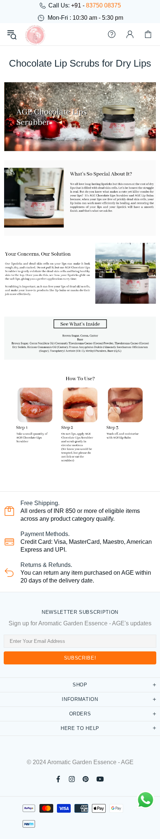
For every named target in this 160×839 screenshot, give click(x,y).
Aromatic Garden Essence (35, 34)
